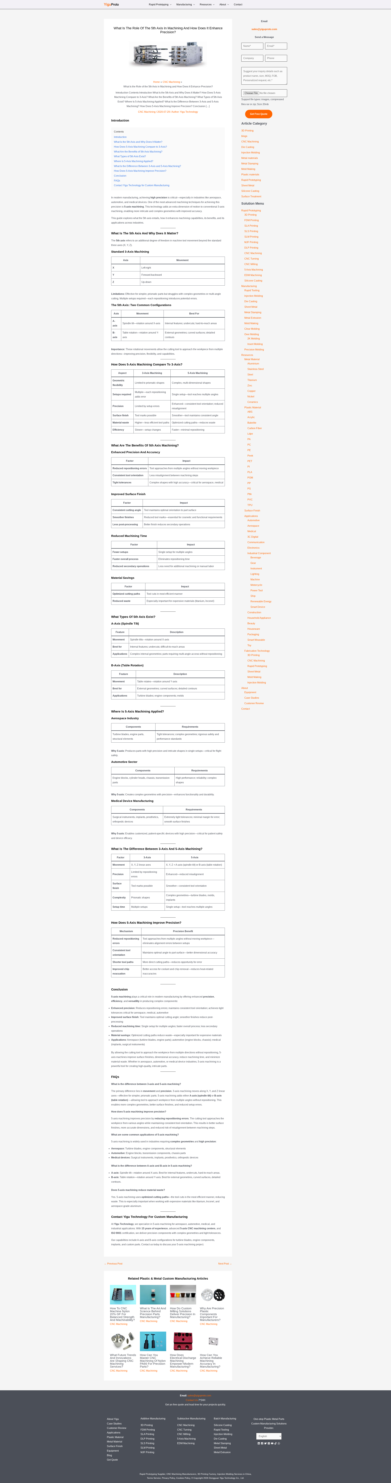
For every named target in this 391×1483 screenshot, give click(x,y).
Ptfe (249, 494)
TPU (249, 505)
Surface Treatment (251, 196)
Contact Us (192, 1400)
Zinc (249, 385)
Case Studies (251, 698)
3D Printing (247, 130)
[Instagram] (269, 1443)
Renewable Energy (260, 601)
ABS (249, 411)
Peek (250, 455)
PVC (250, 499)
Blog (109, 1455)
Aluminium (253, 363)
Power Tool (256, 590)
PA (249, 439)
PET (249, 461)
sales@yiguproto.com (199, 1395)
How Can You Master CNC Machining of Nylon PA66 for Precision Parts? (153, 1360)
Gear (253, 563)
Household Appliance (259, 618)
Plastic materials (250, 174)
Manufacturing (184, 5)
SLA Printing (251, 225)
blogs (244, 136)
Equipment (250, 692)
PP (249, 483)
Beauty (251, 623)
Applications (251, 516)
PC (249, 444)
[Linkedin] (259, 1443)
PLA (249, 472)
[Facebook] (262, 1443)
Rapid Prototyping (158, 5)
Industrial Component (259, 553)
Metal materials (249, 158)
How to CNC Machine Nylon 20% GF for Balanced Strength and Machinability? (122, 1314)
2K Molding (253, 338)
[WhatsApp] (279, 1443)
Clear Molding (252, 329)
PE (249, 450)
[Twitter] (265, 1443)
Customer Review (254, 703)
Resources (206, 5)
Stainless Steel (255, 369)
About (222, 5)
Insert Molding (255, 344)
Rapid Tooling (251, 290)
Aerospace (253, 526)
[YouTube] (272, 1443)
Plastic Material (252, 407)
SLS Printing (251, 231)
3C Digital (252, 537)
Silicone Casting (250, 191)
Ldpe (250, 433)
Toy (249, 645)
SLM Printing (251, 236)
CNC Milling (251, 264)
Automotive (253, 520)
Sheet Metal (247, 185)
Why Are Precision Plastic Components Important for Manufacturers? (212, 1314)
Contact (238, 5)
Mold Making (248, 169)
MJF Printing (251, 242)
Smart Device (257, 607)
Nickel (250, 396)
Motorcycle (256, 585)
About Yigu (113, 1419)
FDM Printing (251, 220)
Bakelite (251, 422)
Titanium (252, 380)
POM (250, 477)
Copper (251, 391)
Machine (255, 579)
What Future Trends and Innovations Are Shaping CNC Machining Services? (123, 1360)
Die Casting (247, 147)
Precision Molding (254, 349)
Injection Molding (250, 152)
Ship (253, 596)
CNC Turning (251, 258)
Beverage (255, 557)
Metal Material (252, 359)
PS (249, 488)
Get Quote (112, 1459)
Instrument (256, 568)
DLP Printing (251, 247)
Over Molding (251, 334)
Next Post (225, 1264)
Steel (250, 374)
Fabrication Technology (257, 651)
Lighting (254, 574)
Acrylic (251, 417)
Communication (256, 542)
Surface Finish (252, 510)
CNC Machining (146, 112)
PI (248, 466)
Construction (254, 612)
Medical (251, 531)
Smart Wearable (256, 640)
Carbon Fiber (254, 428)
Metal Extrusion (252, 318)
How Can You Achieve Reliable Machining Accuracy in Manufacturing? (211, 1360)
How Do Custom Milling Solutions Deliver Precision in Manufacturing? (182, 1313)
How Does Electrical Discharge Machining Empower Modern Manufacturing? (183, 1360)
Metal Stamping (249, 163)
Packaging (253, 634)
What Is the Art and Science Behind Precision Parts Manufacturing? (153, 1313)
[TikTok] (275, 1443)
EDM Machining (253, 275)
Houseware (253, 629)
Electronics (253, 547)
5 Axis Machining (253, 269)
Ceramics (252, 402)
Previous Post (113, 1264)
